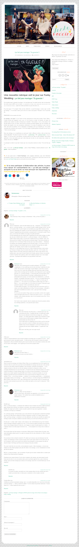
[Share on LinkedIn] (18, 176)
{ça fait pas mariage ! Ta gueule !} (27, 52)
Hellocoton (60, 188)
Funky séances (55, 105)
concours (54, 90)
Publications (37, 46)
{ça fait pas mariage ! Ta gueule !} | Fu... (18, 210)
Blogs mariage (58, 46)
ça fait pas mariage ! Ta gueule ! (24, 183)
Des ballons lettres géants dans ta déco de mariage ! (63, 138)
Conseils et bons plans (56, 93)
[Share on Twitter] (10, 176)
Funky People (55, 102)
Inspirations (54, 110)
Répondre (12, 219)
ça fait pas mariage (41, 183)
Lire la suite (55, 68)
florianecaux (19, 55)
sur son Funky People (12, 159)
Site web (6, 528)
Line (11, 215)
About (27, 46)
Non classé (54, 113)
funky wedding (26, 184)
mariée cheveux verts (36, 184)
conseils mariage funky (17, 184)
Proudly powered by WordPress (33, 545)
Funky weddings (55, 107)
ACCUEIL (19, 46)
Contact (47, 46)
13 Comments (36, 55)
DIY (53, 96)
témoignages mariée (29, 185)
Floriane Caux (55, 121)
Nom (5, 516)
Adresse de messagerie (9, 522)
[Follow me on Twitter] (62, 75)
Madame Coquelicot (56, 124)
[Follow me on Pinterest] (66, 75)
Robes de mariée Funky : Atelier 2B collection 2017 (63, 135)
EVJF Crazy (54, 99)
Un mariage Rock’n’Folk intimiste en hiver (61, 132)
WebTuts (50, 545)
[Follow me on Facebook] (59, 75)
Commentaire (7, 501)
